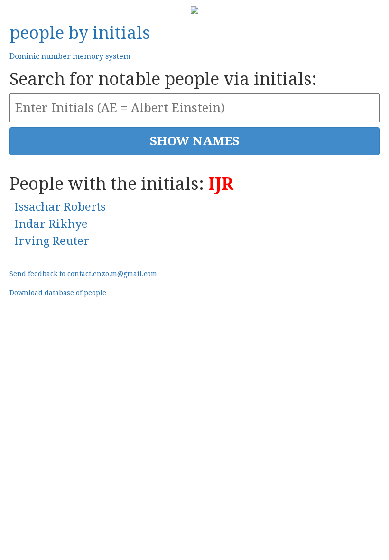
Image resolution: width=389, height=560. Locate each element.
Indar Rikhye (51, 224)
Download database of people (57, 293)
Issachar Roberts (60, 207)
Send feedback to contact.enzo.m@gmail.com (83, 274)
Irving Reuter (51, 241)
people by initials (79, 33)
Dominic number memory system (69, 56)
